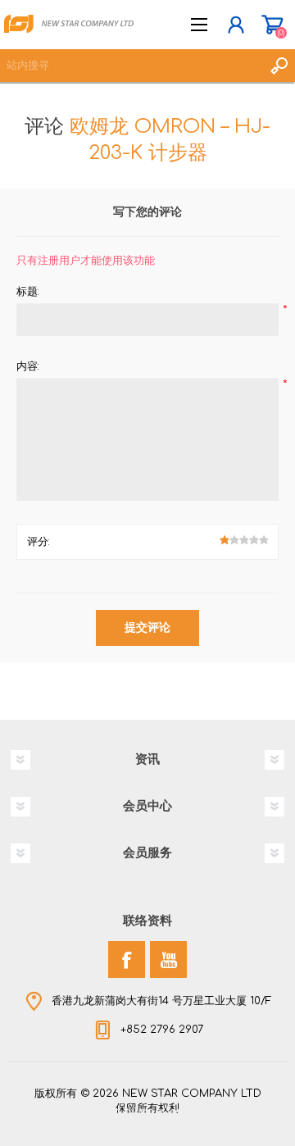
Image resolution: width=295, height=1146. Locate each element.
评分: (38, 542)
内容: (27, 366)
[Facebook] (126, 959)
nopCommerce (181, 1111)
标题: (27, 292)
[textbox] (131, 65)
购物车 (272, 25)
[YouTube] (168, 959)
